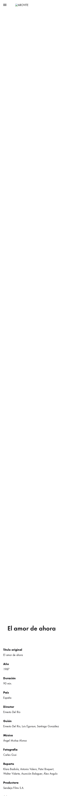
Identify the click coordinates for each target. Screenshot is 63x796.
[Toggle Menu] (4, 5)
